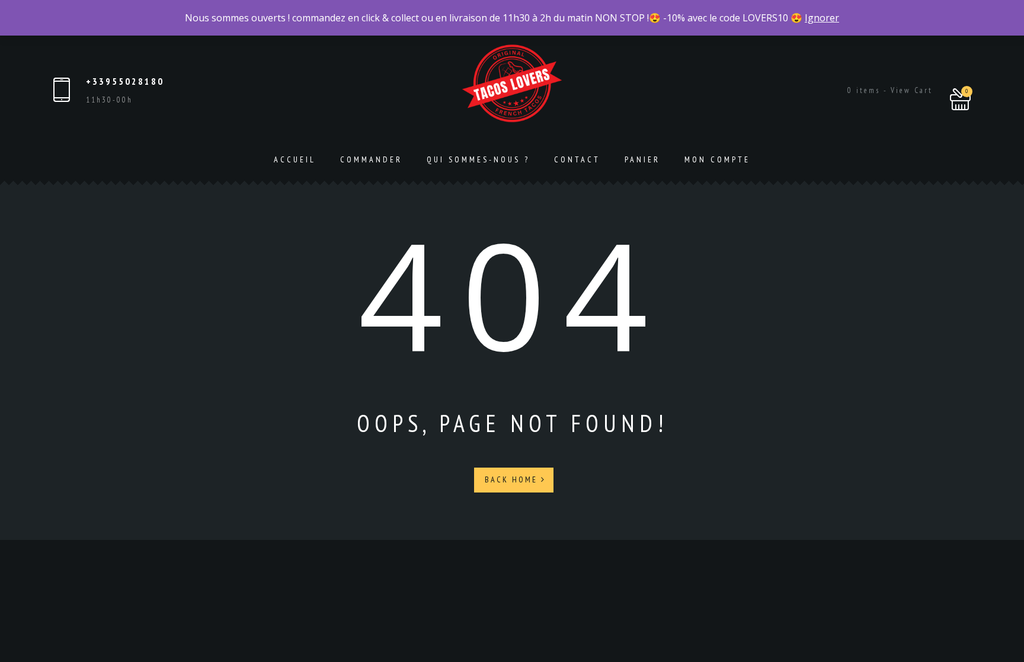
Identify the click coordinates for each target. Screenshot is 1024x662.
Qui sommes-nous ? (478, 159)
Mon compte (717, 159)
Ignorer (822, 17)
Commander (371, 159)
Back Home (513, 479)
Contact (577, 159)
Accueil (295, 159)
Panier (642, 159)
